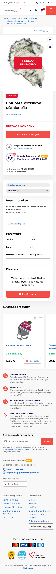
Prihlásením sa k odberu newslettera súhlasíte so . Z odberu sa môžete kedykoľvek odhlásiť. (25, 449)
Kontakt (33, 503)
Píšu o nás (8, 517)
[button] (30, 10)
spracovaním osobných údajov (16, 449)
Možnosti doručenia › (23, 148)
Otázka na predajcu (28, 134)
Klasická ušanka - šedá (18, 345)
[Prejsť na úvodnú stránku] (12, 10)
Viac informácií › (14, 114)
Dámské (16, 18)
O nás (32, 500)
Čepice (31, 21)
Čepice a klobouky (15, 21)
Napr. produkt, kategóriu (22, 25)
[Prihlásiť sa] (36, 10)
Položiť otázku (29, 294)
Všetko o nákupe (11, 500)
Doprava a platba (11, 503)
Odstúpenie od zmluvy (40, 521)
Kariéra (32, 507)
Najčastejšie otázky (12, 507)
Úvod (5, 18)
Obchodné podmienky (40, 511)
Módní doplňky (30, 18)
